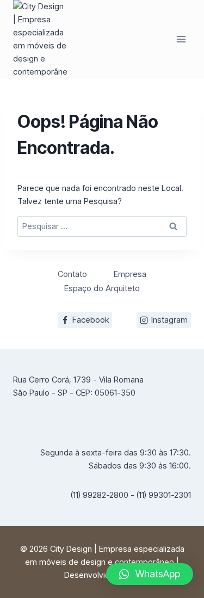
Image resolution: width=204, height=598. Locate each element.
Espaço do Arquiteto (102, 288)
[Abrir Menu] (181, 38)
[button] (149, 574)
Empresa (130, 274)
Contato (72, 274)
